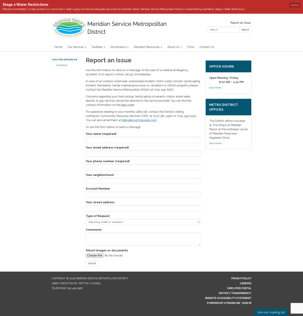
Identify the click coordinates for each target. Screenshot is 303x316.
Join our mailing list (271, 312)
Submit (92, 263)
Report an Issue (240, 22)
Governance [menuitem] (118, 47)
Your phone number (108, 161)
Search (245, 29)
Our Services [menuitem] (76, 47)
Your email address (107, 147)
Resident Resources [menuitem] (147, 47)
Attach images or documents (107, 250)
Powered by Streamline (223, 303)
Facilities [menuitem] (97, 47)
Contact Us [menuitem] (207, 47)
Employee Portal (239, 288)
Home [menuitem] (58, 47)
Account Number (98, 188)
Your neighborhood (100, 175)
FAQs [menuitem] (190, 47)
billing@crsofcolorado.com (139, 120)
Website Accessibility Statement (228, 298)
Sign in (246, 303)
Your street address (100, 202)
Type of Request (98, 216)
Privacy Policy (241, 278)
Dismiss (295, 5)
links (124, 105)
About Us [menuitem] (173, 47)
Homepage (61, 65)
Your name (101, 134)
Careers (245, 283)
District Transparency (235, 293)
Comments (94, 229)
